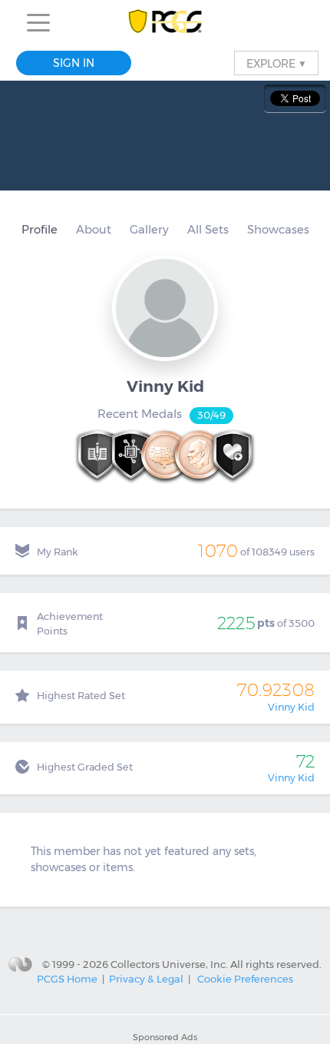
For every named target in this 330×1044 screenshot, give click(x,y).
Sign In (73, 63)
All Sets (208, 230)
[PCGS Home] (165, 22)
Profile (39, 230)
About (93, 230)
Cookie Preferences (245, 979)
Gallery (149, 230)
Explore (276, 63)
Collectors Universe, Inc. (169, 963)
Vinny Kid (291, 707)
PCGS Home (67, 979)
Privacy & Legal (146, 979)
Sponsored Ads (165, 1037)
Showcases (278, 230)
